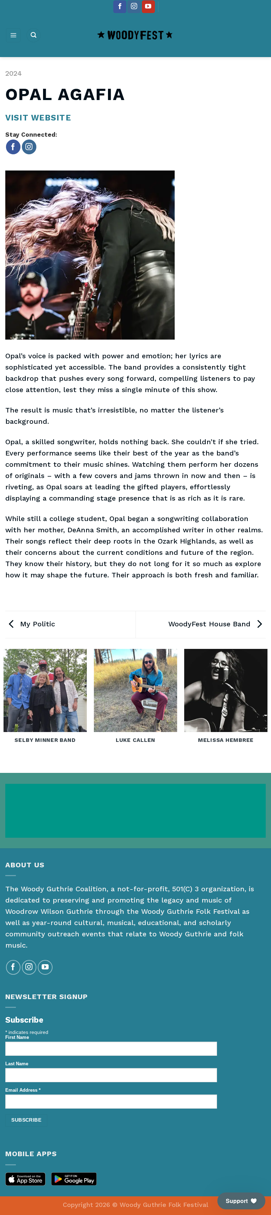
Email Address (23, 1090)
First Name (17, 1037)
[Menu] (13, 35)
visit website (38, 117)
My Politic (36, 624)
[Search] (33, 35)
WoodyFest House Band (210, 624)
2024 (13, 73)
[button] (241, 1200)
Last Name (16, 1063)
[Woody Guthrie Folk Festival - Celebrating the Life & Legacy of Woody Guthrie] (135, 35)
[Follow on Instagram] (133, 6)
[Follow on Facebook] (119, 6)
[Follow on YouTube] (148, 6)
